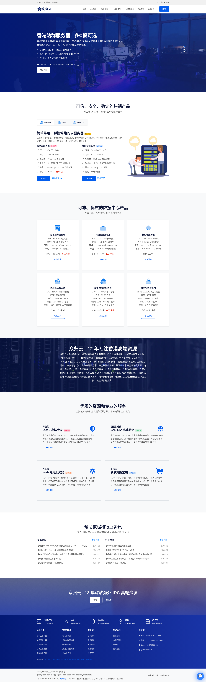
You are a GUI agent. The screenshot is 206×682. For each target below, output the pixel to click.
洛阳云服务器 (42, 644)
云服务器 (93, 9)
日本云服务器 (42, 649)
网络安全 (91, 653)
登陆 (161, 2)
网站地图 (116, 649)
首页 (84, 9)
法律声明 (158, 675)
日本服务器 (66, 653)
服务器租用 (105, 9)
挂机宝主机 (88, 659)
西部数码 (63, 679)
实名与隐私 (165, 675)
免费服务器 (72, 659)
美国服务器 (66, 644)
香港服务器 (66, 636)
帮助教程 (116, 636)
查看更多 (95, 540)
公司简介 (150, 9)
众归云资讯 (117, 640)
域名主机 (117, 9)
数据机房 (91, 649)
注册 (167, 2)
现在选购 (57, 259)
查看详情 (43, 70)
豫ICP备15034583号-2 (52, 659)
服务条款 (151, 675)
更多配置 (56, 178)
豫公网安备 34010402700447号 (64, 675)
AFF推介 (116, 644)
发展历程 (91, 644)
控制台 (164, 9)
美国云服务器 (42, 640)
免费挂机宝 (80, 659)
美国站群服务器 (68, 649)
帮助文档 (140, 9)
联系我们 (49, 447)
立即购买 (43, 179)
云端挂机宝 (130, 9)
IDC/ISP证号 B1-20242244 (85, 675)
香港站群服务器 (68, 640)
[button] (184, 47)
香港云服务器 (42, 636)
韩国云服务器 (42, 653)
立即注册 (109, 600)
